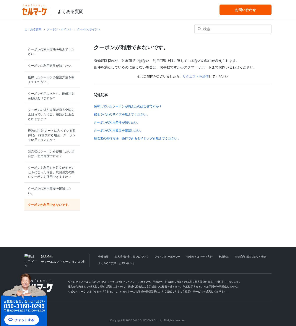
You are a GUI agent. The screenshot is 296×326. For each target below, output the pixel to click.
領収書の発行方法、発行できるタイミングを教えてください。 (137, 138)
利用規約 (224, 256)
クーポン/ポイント (89, 29)
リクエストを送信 (196, 76)
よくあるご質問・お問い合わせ (116, 263)
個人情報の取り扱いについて (131, 256)
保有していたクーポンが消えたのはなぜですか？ (128, 106)
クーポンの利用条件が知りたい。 (117, 122)
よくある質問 (70, 11)
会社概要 (103, 256)
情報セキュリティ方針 (200, 256)
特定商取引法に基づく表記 (250, 256)
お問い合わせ (245, 10)
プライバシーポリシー (168, 256)
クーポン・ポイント (59, 29)
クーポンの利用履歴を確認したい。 (118, 130)
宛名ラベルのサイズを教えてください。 (122, 114)
